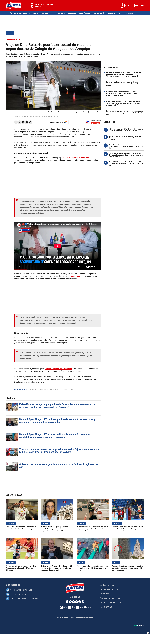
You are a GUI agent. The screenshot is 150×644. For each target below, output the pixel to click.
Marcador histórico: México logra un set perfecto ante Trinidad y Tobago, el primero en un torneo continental (127, 529)
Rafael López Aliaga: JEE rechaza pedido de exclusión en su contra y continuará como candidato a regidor (57, 420)
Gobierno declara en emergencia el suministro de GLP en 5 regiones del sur (58, 465)
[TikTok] (83, 601)
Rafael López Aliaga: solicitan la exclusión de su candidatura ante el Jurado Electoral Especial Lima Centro (123, 84)
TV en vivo (104, 594)
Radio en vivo (106, 607)
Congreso (33, 389)
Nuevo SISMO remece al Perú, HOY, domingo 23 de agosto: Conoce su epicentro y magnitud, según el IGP (126, 163)
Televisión (111, 13)
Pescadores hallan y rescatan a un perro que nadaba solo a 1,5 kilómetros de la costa (92, 568)
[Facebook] (23, 122)
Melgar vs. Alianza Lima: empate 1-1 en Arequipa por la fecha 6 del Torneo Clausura (21, 568)
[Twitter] (19, 122)
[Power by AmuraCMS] (139, 626)
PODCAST (140, 5)
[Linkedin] (26, 122)
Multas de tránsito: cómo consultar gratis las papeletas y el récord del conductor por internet (93, 529)
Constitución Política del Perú (47, 389)
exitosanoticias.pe (18, 594)
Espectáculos (84, 13)
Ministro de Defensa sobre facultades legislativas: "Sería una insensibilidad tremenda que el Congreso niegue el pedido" (123, 103)
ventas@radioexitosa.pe (21, 590)
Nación (66, 389)
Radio (119, 13)
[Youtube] (73, 601)
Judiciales (72, 13)
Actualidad (34, 13)
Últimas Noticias (20, 13)
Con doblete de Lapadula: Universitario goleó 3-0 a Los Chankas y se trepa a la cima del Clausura (21, 529)
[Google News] (79, 601)
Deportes (62, 13)
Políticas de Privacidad (110, 602)
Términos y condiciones (110, 598)
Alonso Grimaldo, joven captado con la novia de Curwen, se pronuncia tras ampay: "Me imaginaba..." (125, 137)
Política (44, 13)
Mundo (53, 13)
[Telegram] (30, 122)
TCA (72, 389)
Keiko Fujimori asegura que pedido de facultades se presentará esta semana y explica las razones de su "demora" (57, 405)
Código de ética (107, 585)
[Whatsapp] (16, 122)
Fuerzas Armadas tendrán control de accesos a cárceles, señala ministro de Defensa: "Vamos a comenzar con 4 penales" (122, 93)
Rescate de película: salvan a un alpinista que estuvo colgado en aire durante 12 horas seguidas (127, 568)
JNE (60, 389)
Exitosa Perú (99, 13)
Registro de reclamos (109, 589)
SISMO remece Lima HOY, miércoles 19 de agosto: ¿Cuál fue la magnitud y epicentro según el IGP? (126, 129)
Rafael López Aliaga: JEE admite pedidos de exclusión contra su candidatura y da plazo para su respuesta (54, 435)
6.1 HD (127, 5)
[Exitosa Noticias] (15, 6)
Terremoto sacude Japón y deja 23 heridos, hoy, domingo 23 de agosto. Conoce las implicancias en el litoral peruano (126, 155)
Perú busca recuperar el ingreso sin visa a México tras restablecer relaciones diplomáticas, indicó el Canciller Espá (125, 113)
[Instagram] (76, 601)
